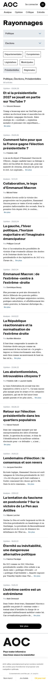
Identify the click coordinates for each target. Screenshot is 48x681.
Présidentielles (12, 70)
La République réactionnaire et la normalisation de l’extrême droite (17, 327)
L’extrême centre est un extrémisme (22, 592)
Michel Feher (12, 192)
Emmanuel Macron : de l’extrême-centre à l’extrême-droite (21, 278)
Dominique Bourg (14, 287)
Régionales (29, 70)
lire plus (7, 126)
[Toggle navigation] (42, 4)
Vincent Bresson (13, 106)
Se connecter (31, 4)
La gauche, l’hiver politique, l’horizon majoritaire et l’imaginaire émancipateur (23, 232)
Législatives (10, 62)
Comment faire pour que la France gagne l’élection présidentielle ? (23, 144)
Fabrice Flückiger (14, 559)
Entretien (41, 12)
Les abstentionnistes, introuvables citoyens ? (22, 374)
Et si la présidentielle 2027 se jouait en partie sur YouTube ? (21, 97)
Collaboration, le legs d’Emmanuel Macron (20, 185)
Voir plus (24, 626)
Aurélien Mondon (14, 338)
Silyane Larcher (13, 515)
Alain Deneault (13, 598)
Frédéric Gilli (12, 153)
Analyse (8, 12)
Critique (30, 12)
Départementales (13, 54)
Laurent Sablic (26, 381)
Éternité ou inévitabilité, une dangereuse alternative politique (22, 550)
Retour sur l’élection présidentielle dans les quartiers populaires (21, 415)
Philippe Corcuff (13, 243)
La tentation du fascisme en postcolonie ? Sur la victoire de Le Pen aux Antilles (23, 504)
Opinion (19, 12)
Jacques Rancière (14, 467)
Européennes (33, 54)
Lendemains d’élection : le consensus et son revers (24, 460)
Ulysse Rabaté (13, 425)
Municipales (27, 62)
